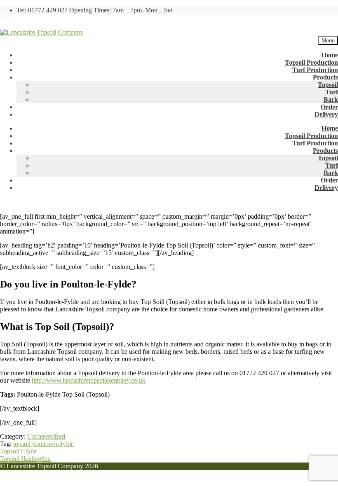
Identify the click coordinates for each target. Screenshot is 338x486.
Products (325, 77)
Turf (331, 92)
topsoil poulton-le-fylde (43, 443)
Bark (331, 99)
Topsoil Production (311, 62)
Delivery (326, 114)
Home (330, 54)
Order (329, 106)
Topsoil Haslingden (25, 458)
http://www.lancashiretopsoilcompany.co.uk (89, 380)
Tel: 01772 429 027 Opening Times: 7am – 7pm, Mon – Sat (94, 10)
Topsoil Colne (18, 451)
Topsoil (328, 84)
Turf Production (315, 69)
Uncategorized (46, 436)
